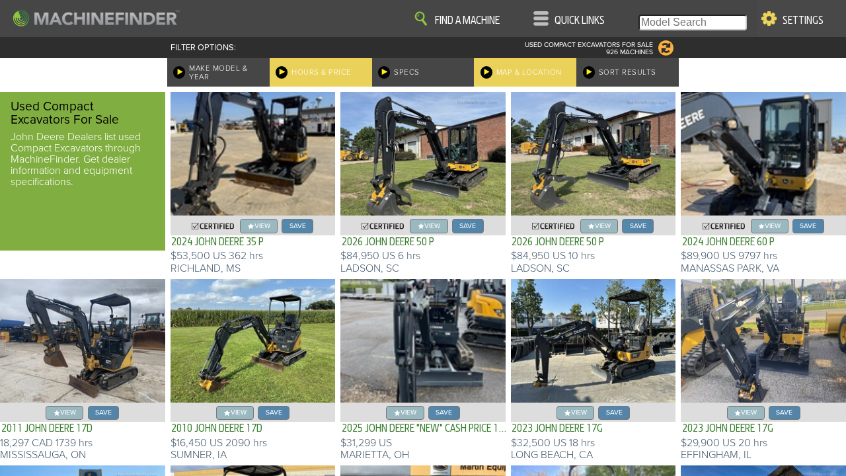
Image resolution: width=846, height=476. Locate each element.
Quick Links (580, 20)
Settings (803, 20)
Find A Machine (467, 20)
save (297, 225)
